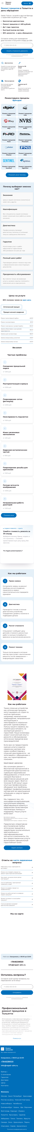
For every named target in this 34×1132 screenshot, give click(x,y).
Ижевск (21, 1111)
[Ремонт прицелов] (2, 1049)
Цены (3, 1083)
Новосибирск (6, 1103)
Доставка (4, 1080)
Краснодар (27, 1096)
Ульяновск (5, 1126)
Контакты (4, 1085)
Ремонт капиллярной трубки (10, 318)
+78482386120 (17, 962)
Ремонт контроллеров (8, 322)
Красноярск (18, 1122)
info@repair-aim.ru (17, 965)
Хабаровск (5, 1118)
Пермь (27, 1122)
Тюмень (19, 1118)
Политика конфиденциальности (17, 1129)
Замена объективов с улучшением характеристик (11, 330)
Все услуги (17, 347)
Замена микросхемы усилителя (10, 337)
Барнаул (13, 1111)
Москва (4, 1096)
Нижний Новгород (22, 1100)
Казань (16, 1107)
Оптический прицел (11, 307)
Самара (4, 1122)
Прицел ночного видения (13, 312)
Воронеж (28, 1107)
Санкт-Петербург (15, 1096)
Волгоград (5, 1111)
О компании (6, 1074)
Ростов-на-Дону (7, 1100)
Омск (10, 1122)
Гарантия (4, 1077)
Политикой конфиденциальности (19, 55)
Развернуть (17, 1038)
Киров (12, 1126)
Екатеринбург (6, 1107)
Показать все (9, 515)
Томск (12, 1118)
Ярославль (13, 1115)
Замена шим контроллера (9, 334)
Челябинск (17, 1103)
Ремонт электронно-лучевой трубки (12, 326)
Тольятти (4, 1115)
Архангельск (22, 1126)
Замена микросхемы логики (9, 341)
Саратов (22, 1115)
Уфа (21, 1107)
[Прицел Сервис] (2, 3)
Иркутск (27, 1118)
